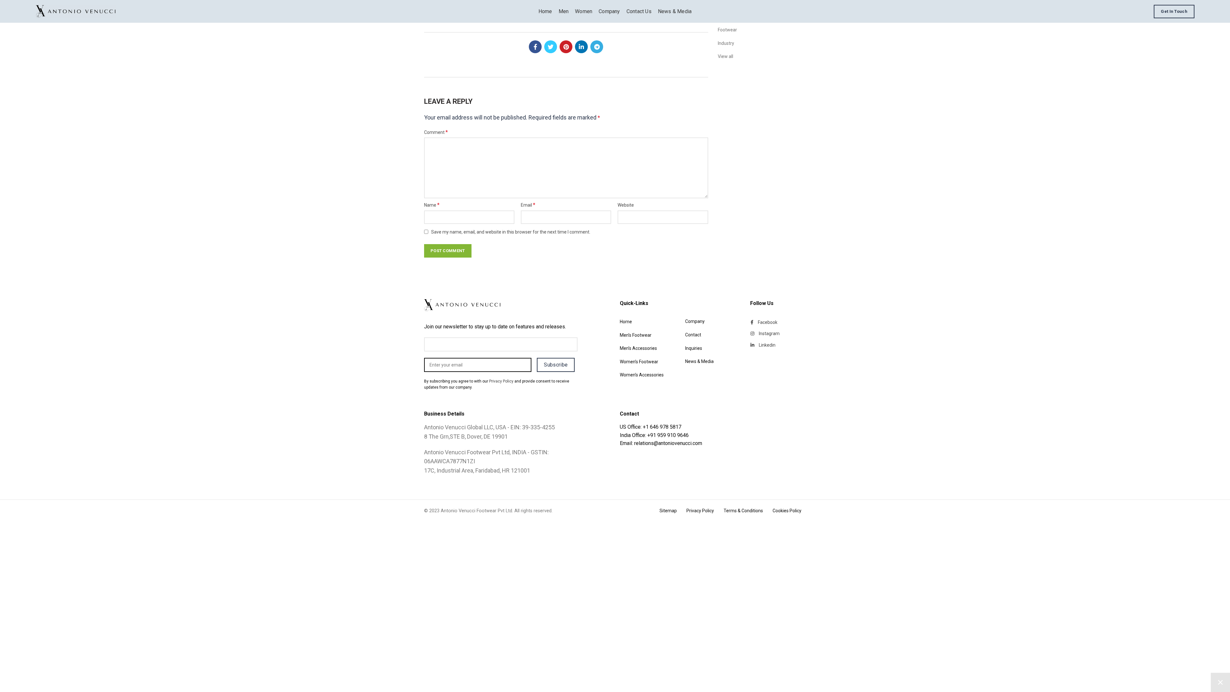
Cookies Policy (787, 510)
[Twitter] (550, 46)
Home (626, 321)
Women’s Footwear (639, 361)
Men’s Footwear (636, 335)
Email (528, 205)
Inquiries (693, 348)
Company (695, 321)
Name (431, 205)
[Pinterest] (566, 46)
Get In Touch (1174, 11)
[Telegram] (596, 46)
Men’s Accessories (638, 348)
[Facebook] (535, 46)
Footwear (727, 29)
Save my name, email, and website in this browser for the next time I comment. (510, 232)
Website (626, 205)
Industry (726, 43)
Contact (693, 334)
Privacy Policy (501, 381)
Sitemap (668, 510)
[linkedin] (581, 46)
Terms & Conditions (743, 510)
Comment (436, 132)
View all (725, 56)
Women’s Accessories (642, 374)
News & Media (699, 361)
